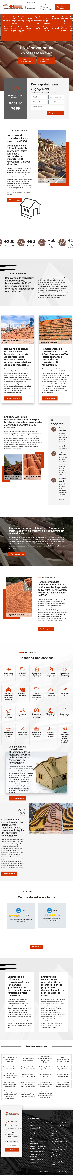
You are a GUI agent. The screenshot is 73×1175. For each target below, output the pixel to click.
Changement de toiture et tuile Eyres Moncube (28, 1068)
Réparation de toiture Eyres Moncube (63, 1068)
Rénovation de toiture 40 (55, 17)
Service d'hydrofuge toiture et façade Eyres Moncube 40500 (45, 1084)
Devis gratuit (62, 7)
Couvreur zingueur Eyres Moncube (63, 1075)
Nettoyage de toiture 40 (38, 28)
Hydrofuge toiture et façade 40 (50, 734)
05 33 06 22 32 (31, 4)
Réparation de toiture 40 (29, 28)
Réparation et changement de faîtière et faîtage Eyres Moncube (45, 1059)
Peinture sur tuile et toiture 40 (13, 29)
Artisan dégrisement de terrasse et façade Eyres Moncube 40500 (27, 1084)
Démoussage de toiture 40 (55, 27)
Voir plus (38, 946)
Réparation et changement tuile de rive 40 (38, 20)
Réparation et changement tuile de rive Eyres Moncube (63, 1059)
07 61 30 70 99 (31, 10)
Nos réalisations (27, 60)
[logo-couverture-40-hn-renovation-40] (13, 9)
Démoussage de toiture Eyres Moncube (10, 1068)
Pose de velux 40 (64, 694)
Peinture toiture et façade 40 (6, 28)
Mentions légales (64, 1172)
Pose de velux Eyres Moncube (45, 1075)
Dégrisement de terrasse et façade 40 (64, 28)
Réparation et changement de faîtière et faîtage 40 (46, 20)
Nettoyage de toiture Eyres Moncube (45, 1068)
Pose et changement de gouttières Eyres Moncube (9, 1059)
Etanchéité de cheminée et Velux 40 (21, 19)
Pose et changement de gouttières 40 (64, 20)
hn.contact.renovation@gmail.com (13, 1129)
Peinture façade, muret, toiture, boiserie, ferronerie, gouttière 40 (64, 737)
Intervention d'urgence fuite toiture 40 (29, 19)
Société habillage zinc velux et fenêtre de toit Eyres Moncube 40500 (28, 1094)
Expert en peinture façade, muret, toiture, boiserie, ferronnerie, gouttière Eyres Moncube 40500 (10, 1094)
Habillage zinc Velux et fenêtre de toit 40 (14, 20)
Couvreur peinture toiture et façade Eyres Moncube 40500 (10, 1084)
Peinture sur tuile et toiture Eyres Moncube (28, 1075)
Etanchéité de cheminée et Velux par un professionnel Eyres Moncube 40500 (45, 1094)
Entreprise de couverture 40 (6, 19)
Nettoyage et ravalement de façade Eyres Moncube (10, 1075)
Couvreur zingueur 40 (51, 694)
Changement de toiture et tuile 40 (46, 28)
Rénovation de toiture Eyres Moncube (27, 1059)
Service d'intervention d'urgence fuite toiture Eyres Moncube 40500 (63, 1084)
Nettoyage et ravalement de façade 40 (21, 30)
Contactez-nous (45, 60)
